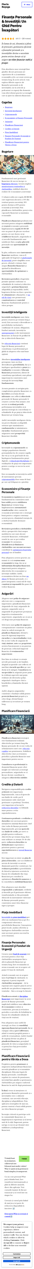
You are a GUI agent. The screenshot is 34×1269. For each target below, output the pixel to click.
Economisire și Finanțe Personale (18, 118)
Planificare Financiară (14, 125)
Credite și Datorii (12, 129)
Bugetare (9, 107)
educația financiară (12, 344)
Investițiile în (14, 917)
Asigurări (9, 122)
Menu (28, 4)
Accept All (16, 1261)
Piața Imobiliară (11, 132)
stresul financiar (25, 850)
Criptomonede (11, 114)
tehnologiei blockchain (19, 461)
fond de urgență (19, 954)
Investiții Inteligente (13, 111)
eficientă (10, 184)
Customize (16, 1254)
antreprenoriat (8, 333)
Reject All (17, 1257)
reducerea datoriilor (10, 808)
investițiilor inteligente (20, 359)
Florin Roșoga (6, 5)
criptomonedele (8, 479)
